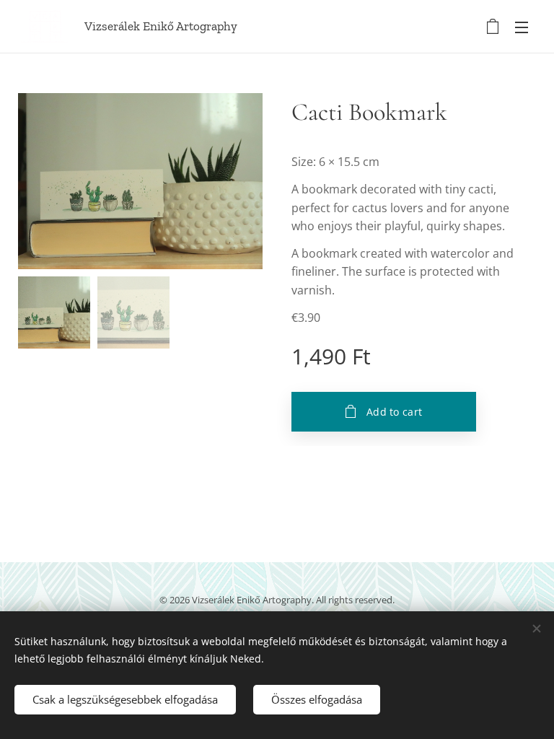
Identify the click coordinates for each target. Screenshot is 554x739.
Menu (521, 26)
